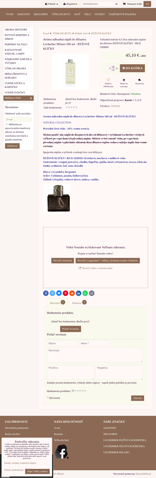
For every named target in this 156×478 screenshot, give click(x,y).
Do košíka (134, 68)
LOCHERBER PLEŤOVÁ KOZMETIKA (124, 440)
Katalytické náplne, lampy (15, 51)
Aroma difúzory (16, 29)
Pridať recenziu (70, 328)
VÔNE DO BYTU (61, 14)
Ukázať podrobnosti (13, 470)
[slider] (71, 107)
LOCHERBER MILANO (116, 452)
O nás (57, 428)
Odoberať (12, 145)
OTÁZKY (100, 14)
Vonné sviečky (15, 92)
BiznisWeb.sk (143, 473)
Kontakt (58, 434)
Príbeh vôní (13, 98)
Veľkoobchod (61, 440)
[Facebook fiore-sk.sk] (61, 457)
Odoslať (137, 398)
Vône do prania (15, 68)
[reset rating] (72, 390)
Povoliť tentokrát (62, 260)
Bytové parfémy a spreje (17, 37)
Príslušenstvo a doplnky (16, 76)
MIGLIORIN (41, 14)
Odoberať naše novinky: (18, 113)
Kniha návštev (12, 434)
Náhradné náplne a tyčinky (18, 61)
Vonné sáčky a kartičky (15, 85)
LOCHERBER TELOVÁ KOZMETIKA (124, 446)
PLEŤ (77, 14)
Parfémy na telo (16, 44)
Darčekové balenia (122, 14)
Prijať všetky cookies (37, 471)
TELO (87, 14)
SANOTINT (23, 14)
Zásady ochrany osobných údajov (20, 463)
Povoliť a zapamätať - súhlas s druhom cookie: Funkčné (108, 260)
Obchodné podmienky (17, 428)
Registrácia (71, 4)
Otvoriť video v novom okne (97, 268)
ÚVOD (9, 14)
